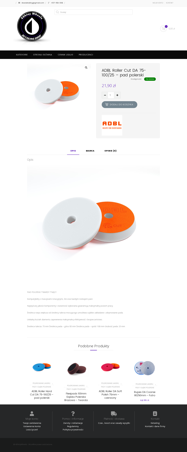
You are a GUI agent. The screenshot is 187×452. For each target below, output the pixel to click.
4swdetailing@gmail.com (33, 3)
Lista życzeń (32, 429)
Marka (90, 151)
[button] (86, 67)
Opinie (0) (110, 151)
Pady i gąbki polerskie (41, 387)
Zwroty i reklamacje (73, 423)
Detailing (155, 423)
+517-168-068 (57, 3)
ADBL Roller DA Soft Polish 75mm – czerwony (110, 394)
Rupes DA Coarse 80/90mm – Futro (144, 393)
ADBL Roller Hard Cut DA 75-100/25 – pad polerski (41, 394)
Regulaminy (73, 426)
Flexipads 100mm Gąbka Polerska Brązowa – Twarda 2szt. (76, 398)
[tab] (73, 152)
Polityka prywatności (73, 429)
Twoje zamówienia (32, 423)
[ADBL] (112, 125)
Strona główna (42, 54)
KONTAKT (169, 3)
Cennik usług (65, 54)
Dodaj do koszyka (121, 104)
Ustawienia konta (32, 426)
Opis (73, 151)
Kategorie (22, 54)
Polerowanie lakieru (41, 383)
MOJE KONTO (158, 3)
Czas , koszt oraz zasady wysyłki (114, 423)
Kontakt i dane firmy (155, 426)
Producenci (86, 54)
